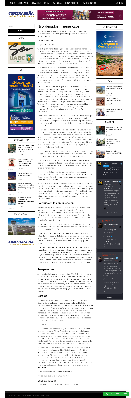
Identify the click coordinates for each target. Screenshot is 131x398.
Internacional (71, 3)
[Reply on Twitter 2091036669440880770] (105, 212)
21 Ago (115, 227)
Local (46, 3)
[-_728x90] (80, 19)
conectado (56, 384)
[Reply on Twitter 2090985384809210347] (105, 288)
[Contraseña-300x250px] (21, 64)
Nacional (57, 3)
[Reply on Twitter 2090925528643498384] (105, 244)
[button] (116, 394)
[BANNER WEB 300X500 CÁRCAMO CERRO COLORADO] (109, 75)
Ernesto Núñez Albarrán (111, 224)
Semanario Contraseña (111, 182)
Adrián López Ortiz (109, 258)
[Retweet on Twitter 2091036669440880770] (109, 212)
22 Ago (116, 261)
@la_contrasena (108, 184)
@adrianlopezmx (108, 261)
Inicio (12, 3)
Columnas (36, 3)
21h (115, 184)
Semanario (23, 3)
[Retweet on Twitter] (102, 220)
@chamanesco (107, 227)
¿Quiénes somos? (89, 3)
